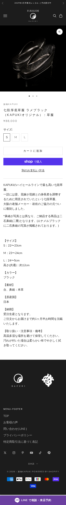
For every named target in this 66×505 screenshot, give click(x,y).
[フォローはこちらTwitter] (5, 452)
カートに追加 (32, 151)
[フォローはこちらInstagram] (14, 452)
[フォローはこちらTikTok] (40, 452)
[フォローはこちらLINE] (49, 452)
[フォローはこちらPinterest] (22, 452)
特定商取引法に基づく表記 (20, 442)
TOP (6, 416)
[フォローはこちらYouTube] (31, 452)
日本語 (31, 464)
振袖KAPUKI (10, 104)
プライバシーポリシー (17, 435)
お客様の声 (10, 422)
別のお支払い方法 (33, 170)
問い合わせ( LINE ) (15, 429)
